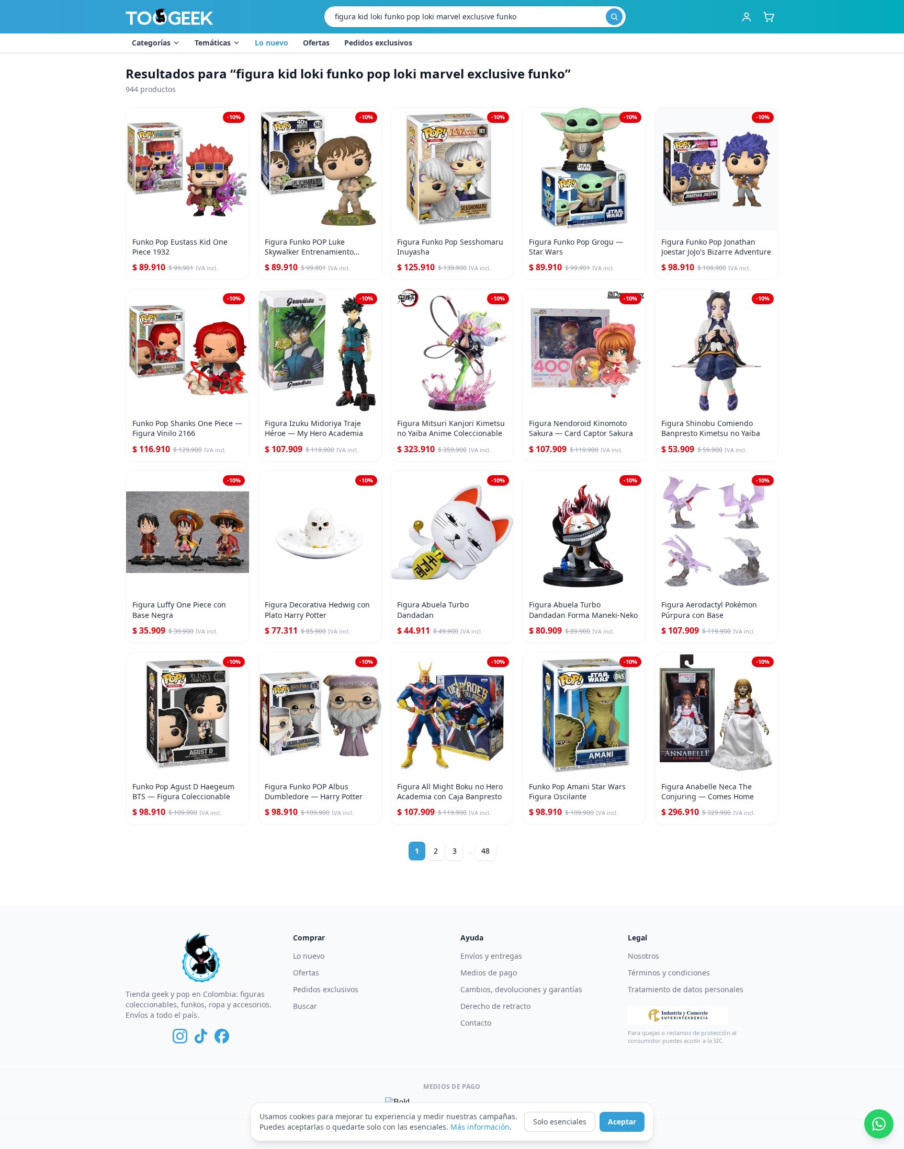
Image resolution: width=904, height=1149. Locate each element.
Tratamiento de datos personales (685, 989)
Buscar (305, 1006)
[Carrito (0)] (768, 17)
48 (485, 851)
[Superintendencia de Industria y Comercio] (678, 1015)
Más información (480, 1127)
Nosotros (643, 956)
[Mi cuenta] (746, 17)
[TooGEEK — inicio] (169, 16)
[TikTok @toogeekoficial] (201, 1036)
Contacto (475, 1023)
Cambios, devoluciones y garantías (521, 989)
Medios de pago (488, 973)
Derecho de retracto (495, 1006)
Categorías (151, 43)
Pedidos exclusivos (378, 43)
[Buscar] (614, 16)
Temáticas (213, 43)
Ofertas (316, 43)
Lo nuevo (271, 43)
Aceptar (622, 1122)
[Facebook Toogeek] (221, 1036)
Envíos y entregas (491, 956)
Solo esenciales (559, 1122)
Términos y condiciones (669, 973)
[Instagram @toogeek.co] (180, 1036)
